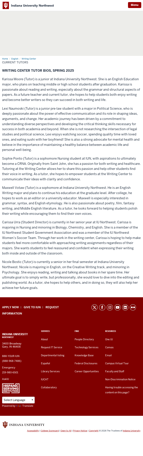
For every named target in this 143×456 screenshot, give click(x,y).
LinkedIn (125, 307)
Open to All (66, 430)
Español (45, 363)
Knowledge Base (84, 355)
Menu (134, 5)
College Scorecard (50, 430)
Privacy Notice (80, 430)
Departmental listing (52, 355)
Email (108, 355)
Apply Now (10, 307)
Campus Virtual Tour (117, 363)
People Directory (84, 339)
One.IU (109, 339)
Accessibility (33, 430)
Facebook (102, 307)
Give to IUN (32, 307)
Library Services (50, 371)
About (44, 339)
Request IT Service (51, 347)
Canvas (109, 347)
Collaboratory (49, 387)
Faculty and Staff (114, 371)
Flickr (133, 307)
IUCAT (44, 379)
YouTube (117, 307)
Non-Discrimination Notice (120, 379)
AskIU (5, 379)
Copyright (94, 430)
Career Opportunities (87, 371)
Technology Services (86, 347)
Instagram (110, 307)
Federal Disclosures (86, 363)
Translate (27, 405)
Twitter (94, 307)
